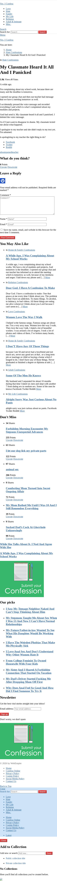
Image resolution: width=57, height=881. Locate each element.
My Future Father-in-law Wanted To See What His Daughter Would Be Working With (30, 633)
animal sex (12, 469)
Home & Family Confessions (21, 250)
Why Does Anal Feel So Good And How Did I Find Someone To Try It (30, 689)
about (2, 152)
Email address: (6, 708)
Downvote (12, 167)
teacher (15, 152)
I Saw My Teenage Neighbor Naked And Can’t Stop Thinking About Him (30, 610)
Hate (8, 11)
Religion (10, 19)
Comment (5, 195)
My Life (9, 16)
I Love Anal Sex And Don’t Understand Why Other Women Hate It (29, 653)
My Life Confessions (18, 394)
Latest (8, 835)
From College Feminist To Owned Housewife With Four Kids (26, 662)
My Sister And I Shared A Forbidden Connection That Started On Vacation (28, 671)
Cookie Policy (12, 776)
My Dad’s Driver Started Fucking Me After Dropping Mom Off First (28, 680)
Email (3, 224)
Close (2, 789)
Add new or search (9, 853)
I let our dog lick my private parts (26, 450)
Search (42, 32)
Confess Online (13, 771)
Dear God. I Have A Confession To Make (30, 287)
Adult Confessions (16, 370)
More (47, 277)
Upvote (3, 167)
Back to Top (5, 786)
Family (9, 14)
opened (8, 152)
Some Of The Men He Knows (23, 375)
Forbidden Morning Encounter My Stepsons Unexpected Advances (27, 430)
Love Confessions (16, 311)
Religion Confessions (18, 282)
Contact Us (11, 781)
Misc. (8, 24)
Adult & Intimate (13, 21)
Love (8, 8)
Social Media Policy (15, 778)
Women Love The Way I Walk (24, 317)
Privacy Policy (12, 773)
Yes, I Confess (6, 3)
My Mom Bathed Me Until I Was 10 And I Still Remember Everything (31, 507)
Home (9, 768)
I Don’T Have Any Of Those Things (27, 346)
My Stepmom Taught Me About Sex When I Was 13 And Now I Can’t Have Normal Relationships (31, 621)
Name (3, 219)
